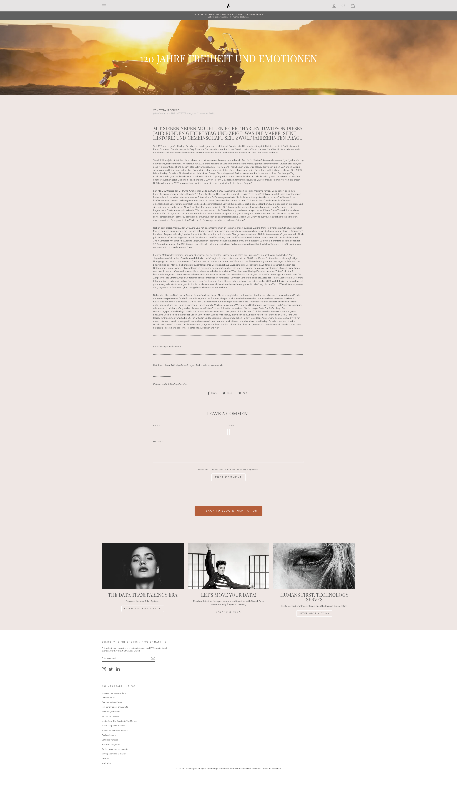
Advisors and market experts (115, 749)
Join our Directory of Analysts (115, 707)
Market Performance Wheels (114, 730)
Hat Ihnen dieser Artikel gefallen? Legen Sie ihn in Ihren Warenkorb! (188, 365)
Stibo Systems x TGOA (142, 608)
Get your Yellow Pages (112, 702)
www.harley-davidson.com (167, 346)
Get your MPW (108, 697)
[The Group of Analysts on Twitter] (111, 669)
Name (157, 425)
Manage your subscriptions (114, 693)
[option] (228, 15)
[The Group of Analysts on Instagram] (104, 669)
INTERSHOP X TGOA (314, 613)
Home (219, 49)
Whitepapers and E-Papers (114, 753)
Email (233, 425)
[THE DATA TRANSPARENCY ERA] (143, 566)
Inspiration (106, 763)
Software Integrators (111, 744)
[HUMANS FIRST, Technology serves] (314, 566)
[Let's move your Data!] (229, 566)
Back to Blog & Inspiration (231, 510)
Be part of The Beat (111, 716)
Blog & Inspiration (231, 49)
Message (159, 442)
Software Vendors (110, 740)
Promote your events (111, 711)
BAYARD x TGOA (228, 612)
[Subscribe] (153, 658)
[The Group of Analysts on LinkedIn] (118, 669)
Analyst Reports (109, 735)
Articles (105, 758)
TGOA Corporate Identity (113, 725)
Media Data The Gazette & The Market (119, 721)
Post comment (228, 477)
